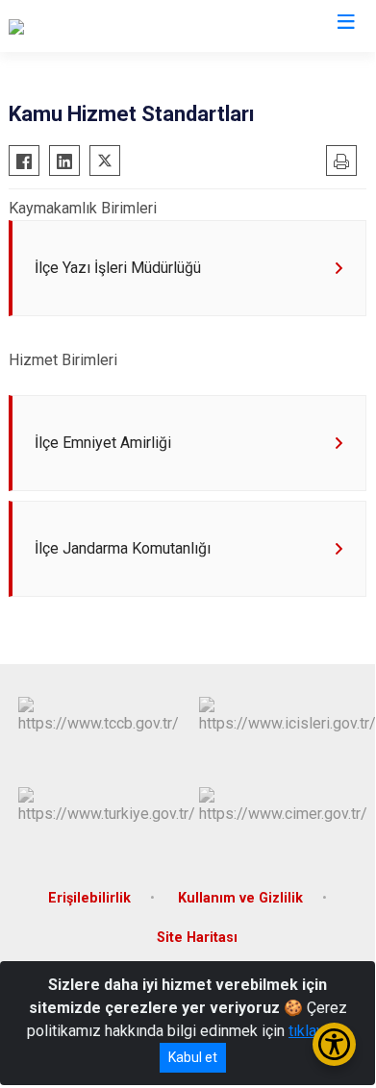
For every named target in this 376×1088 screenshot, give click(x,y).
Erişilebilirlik (89, 898)
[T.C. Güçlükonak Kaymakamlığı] (108, 25)
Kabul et (192, 1057)
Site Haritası (197, 937)
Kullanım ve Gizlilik (240, 898)
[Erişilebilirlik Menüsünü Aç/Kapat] (334, 1044)
